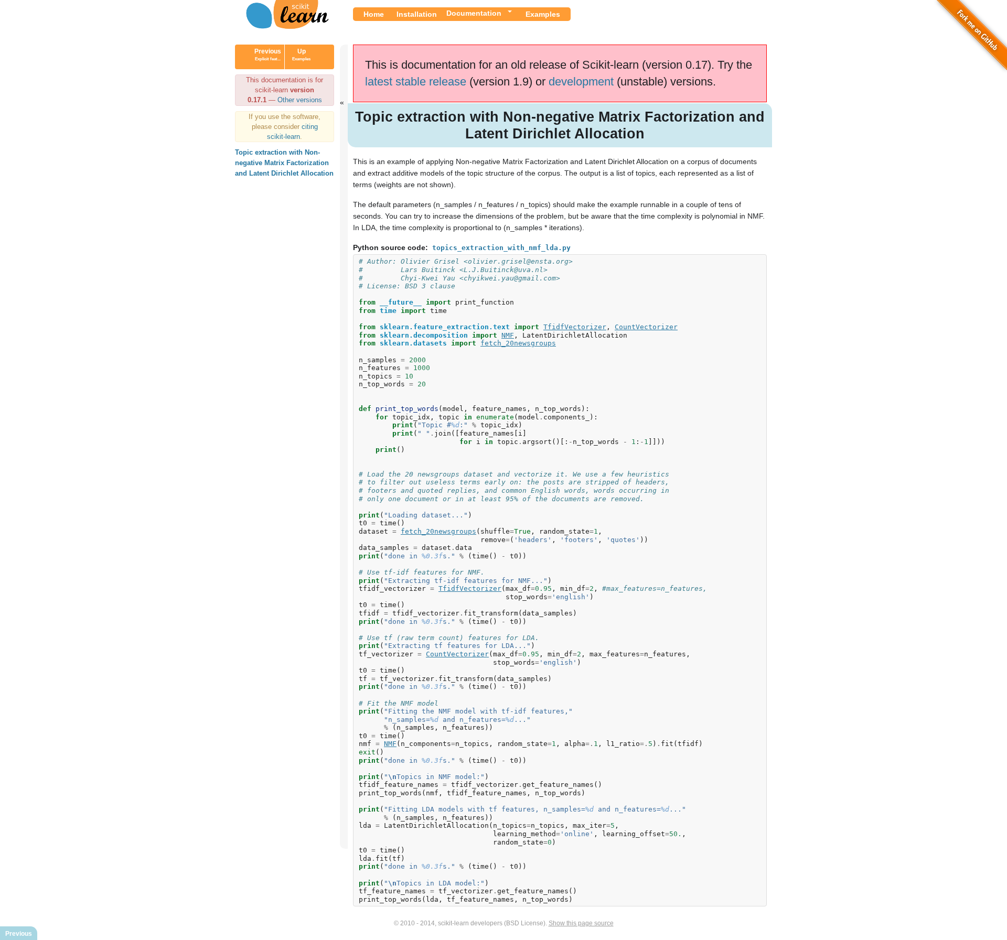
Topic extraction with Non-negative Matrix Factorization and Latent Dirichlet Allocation (284, 162)
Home (373, 14)
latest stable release (415, 81)
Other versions (299, 100)
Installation (417, 14)
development (581, 81)
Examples (543, 14)
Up (301, 54)
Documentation (473, 13)
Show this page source (581, 923)
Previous (267, 54)
